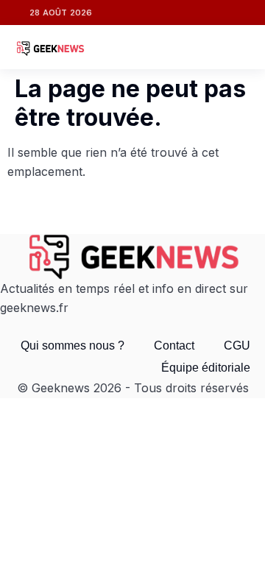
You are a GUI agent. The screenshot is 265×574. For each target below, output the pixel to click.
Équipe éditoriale (205, 367)
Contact (174, 345)
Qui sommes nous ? (72, 345)
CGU (237, 345)
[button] (237, 47)
